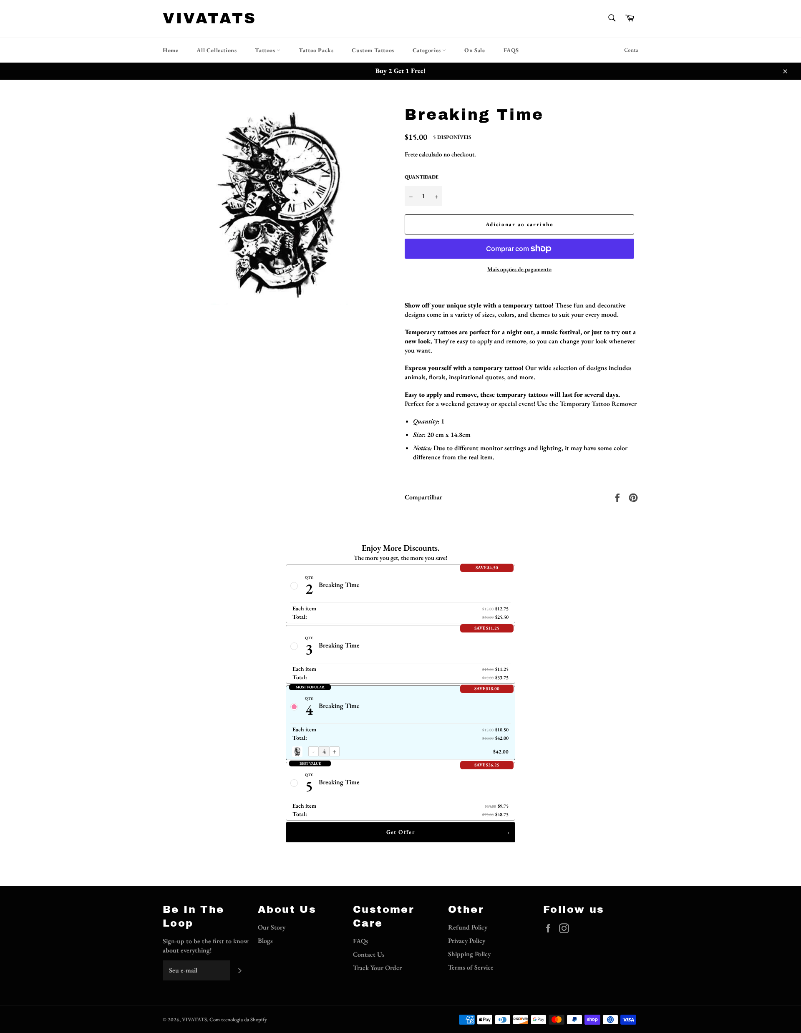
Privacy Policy (466, 940)
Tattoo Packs (316, 50)
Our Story (271, 927)
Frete (411, 154)
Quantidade (421, 177)
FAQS (511, 50)
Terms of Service (471, 967)
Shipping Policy (469, 954)
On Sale (474, 50)
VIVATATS (210, 18)
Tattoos (266, 50)
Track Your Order (377, 967)
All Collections (216, 50)
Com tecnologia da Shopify (238, 1019)
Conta (631, 49)
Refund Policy (467, 927)
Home (170, 50)
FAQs (360, 941)
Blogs (265, 940)
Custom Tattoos (373, 50)
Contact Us (369, 954)
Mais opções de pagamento (519, 269)
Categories (428, 50)
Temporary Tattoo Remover (598, 403)
